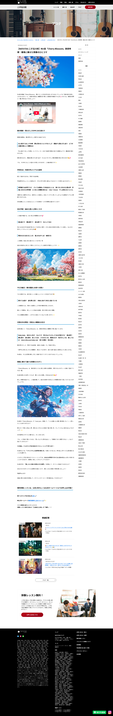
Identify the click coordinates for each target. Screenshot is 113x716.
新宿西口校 (81, 212)
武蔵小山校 (81, 170)
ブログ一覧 (45, 580)
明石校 (80, 431)
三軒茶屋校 (81, 194)
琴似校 (80, 79)
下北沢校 (80, 197)
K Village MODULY (66, 711)
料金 (65, 2)
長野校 (80, 327)
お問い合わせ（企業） (82, 635)
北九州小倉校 (81, 452)
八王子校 (80, 258)
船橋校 (80, 121)
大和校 (80, 303)
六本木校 (80, 149)
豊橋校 (80, 343)
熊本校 (80, 470)
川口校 (80, 97)
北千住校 (80, 158)
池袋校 (80, 233)
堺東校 (80, 409)
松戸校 (80, 115)
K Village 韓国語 (58, 710)
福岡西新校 (81, 458)
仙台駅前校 (81, 82)
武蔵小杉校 (81, 264)
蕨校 (79, 100)
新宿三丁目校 (81, 209)
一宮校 (80, 376)
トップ (56, 2)
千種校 (80, 361)
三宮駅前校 (81, 412)
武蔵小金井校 (81, 255)
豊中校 (80, 400)
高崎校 (80, 91)
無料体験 (90, 7)
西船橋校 (80, 124)
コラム (76, 2)
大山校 (80, 240)
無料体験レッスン (81, 638)
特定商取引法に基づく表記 (83, 648)
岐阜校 (80, 334)
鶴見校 (80, 297)
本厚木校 (80, 306)
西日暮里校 (81, 155)
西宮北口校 (81, 418)
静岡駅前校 (81, 337)
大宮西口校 (81, 94)
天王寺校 (80, 394)
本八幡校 (80, 118)
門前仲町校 (81, 161)
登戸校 (80, 276)
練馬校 (80, 246)
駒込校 (80, 230)
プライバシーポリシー (82, 651)
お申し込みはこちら (32, 615)
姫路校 (80, 428)
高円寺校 (80, 218)
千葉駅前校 (81, 109)
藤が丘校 (80, 370)
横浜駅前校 (81, 285)
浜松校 (80, 340)
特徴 (61, 2)
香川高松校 (81, 449)
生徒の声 (72, 7)
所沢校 (80, 106)
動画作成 (80, 61)
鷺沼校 (80, 282)
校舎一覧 (71, 2)
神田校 (80, 133)
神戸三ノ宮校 (81, 415)
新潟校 (80, 318)
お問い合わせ (91, 2)
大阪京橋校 (81, 391)
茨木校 (80, 406)
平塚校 (80, 315)
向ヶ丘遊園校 (81, 273)
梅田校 (80, 388)
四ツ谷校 (80, 206)
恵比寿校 (80, 179)
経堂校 (80, 200)
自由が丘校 (81, 188)
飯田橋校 (80, 143)
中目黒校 (80, 191)
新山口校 (80, 446)
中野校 (80, 215)
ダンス (80, 55)
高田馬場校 (81, 224)
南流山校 (80, 112)
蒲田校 (80, 173)
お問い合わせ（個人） (82, 632)
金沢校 (80, 324)
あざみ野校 (81, 294)
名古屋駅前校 (81, 352)
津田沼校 (80, 127)
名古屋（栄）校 (82, 358)
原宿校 (80, 176)
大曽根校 (80, 364)
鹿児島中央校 (81, 473)
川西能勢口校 (81, 424)
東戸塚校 (80, 309)
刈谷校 (80, 349)
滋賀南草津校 (81, 382)
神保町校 (80, 136)
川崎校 (80, 267)
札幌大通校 (81, 76)
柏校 (79, 130)
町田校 (80, 261)
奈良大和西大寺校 (82, 434)
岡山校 (80, 437)
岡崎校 (80, 346)
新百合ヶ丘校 (81, 279)
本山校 (80, 367)
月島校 (80, 146)
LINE (33, 496)
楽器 (79, 58)
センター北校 (81, 291)
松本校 (80, 331)
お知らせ (57, 639)
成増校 (80, 243)
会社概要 (79, 654)
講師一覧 (64, 7)
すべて (79, 49)
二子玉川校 (22, 7)
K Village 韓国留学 (66, 710)
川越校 (80, 103)
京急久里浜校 (81, 300)
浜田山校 (80, 221)
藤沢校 (80, 312)
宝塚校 (80, 421)
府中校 (80, 252)
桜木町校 (80, 288)
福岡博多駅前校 (82, 455)
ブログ (79, 7)
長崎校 (80, 467)
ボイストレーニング (83, 52)
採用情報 (79, 644)
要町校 (80, 236)
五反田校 (80, 167)
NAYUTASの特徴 (58, 637)
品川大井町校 (81, 164)
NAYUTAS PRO (66, 640)
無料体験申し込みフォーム (35, 500)
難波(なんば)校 (82, 397)
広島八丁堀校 (81, 443)
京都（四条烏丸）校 (83, 385)
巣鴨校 (80, 227)
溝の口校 (80, 270)
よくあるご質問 (58, 640)
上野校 (80, 152)
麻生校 (80, 73)
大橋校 (80, 461)
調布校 (80, 249)
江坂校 (80, 403)
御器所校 (80, 373)
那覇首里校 (81, 476)
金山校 (80, 355)
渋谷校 (80, 182)
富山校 (80, 321)
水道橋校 (80, 139)
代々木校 (80, 185)
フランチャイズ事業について (84, 641)
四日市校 (80, 379)
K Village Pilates (58, 711)
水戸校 (80, 85)
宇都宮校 (80, 88)
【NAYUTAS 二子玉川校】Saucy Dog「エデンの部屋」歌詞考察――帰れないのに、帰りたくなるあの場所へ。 (58, 564)
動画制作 (57, 647)
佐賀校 (80, 464)
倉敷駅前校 (81, 440)
